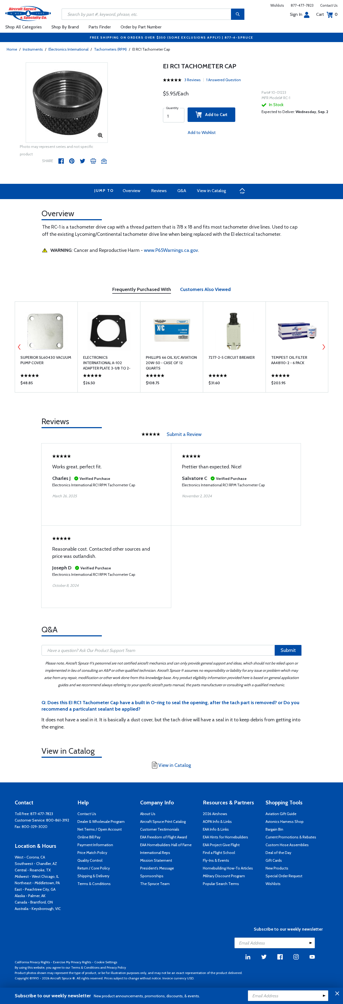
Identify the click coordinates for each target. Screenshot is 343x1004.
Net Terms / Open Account (99, 829)
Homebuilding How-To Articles (228, 868)
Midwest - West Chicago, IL (37, 876)
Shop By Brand (65, 26)
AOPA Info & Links (217, 821)
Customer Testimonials (159, 829)
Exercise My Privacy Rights (72, 962)
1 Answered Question (223, 80)
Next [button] (323, 347)
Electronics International (68, 49)
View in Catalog (211, 190)
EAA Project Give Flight (221, 844)
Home (12, 49)
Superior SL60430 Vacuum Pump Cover (45, 360)
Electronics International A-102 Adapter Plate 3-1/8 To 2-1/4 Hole (107, 363)
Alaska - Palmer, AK (30, 895)
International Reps (155, 852)
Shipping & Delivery (93, 876)
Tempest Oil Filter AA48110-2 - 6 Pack (289, 360)
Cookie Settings (105, 962)
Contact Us (329, 5)
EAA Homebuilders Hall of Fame (166, 844)
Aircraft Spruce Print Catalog (163, 821)
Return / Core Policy (93, 868)
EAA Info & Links (216, 829)
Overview (131, 190)
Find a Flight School (219, 852)
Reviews (159, 190)
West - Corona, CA (30, 857)
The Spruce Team (155, 883)
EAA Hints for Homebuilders (225, 837)
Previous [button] (19, 347)
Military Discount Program (224, 876)
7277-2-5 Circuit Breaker (231, 357)
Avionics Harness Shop (285, 821)
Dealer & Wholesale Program (101, 821)
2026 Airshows (215, 813)
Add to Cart (215, 114)
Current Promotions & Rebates (291, 837)
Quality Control (89, 860)
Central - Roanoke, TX (33, 870)
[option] (67, 103)
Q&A (181, 190)
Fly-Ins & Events (216, 860)
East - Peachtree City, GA (35, 889)
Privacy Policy (116, 967)
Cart (327, 14)
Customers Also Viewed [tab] (205, 289)
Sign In (296, 14)
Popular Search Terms (221, 883)
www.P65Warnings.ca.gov (171, 250)
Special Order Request (284, 876)
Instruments (33, 49)
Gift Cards (274, 860)
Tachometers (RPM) (110, 49)
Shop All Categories (23, 26)
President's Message (157, 868)
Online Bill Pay (88, 837)
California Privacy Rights (32, 962)
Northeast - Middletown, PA (37, 882)
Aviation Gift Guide (281, 813)
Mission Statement (156, 860)
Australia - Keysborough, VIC (38, 908)
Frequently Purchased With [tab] (141, 289)
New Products (277, 868)
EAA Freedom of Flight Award (163, 837)
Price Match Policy (92, 852)
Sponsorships (151, 876)
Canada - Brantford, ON (34, 902)
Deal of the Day (278, 852)
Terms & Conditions (94, 883)
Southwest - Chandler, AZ (36, 863)
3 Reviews (192, 80)
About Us (147, 813)
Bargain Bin (274, 829)
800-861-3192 (57, 820)
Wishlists (277, 5)
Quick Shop (46, 384)
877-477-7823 (302, 5)
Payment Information (95, 844)
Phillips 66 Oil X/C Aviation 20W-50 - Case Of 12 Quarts (171, 363)
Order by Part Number (141, 26)
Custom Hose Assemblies (287, 844)
